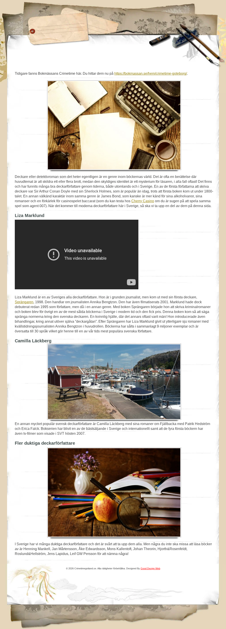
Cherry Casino (142, 201)
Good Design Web (150, 568)
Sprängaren (24, 302)
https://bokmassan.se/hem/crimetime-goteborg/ (150, 73)
